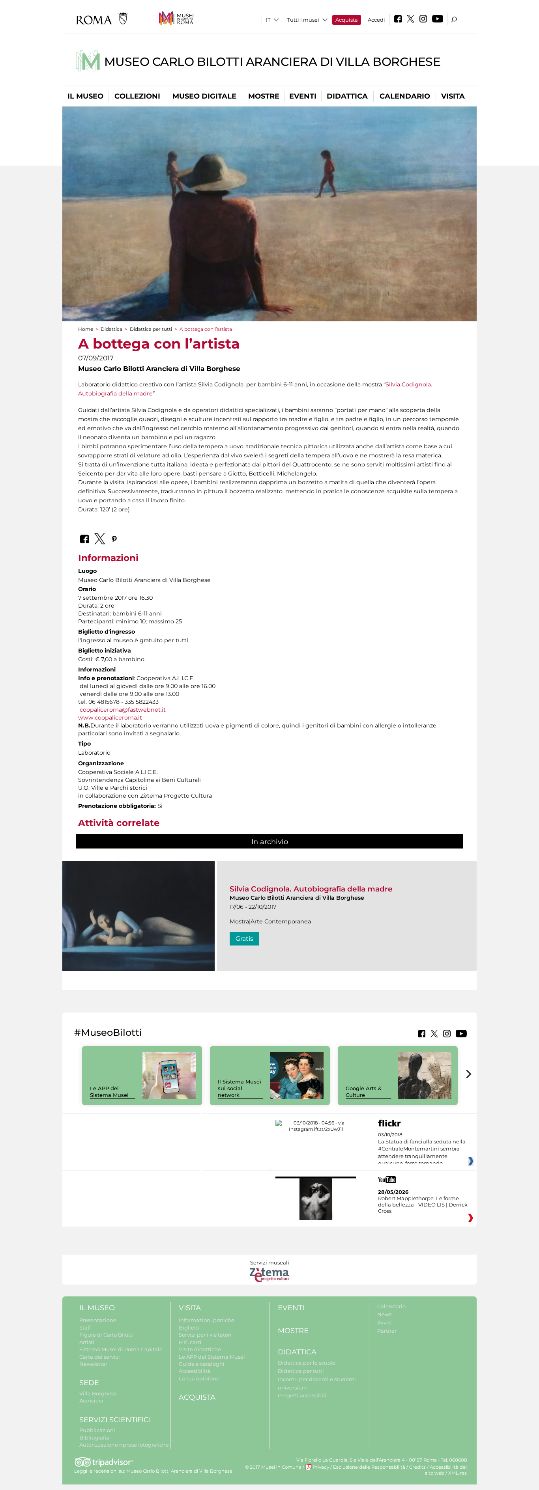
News (384, 1314)
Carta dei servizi (99, 1357)
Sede (89, 1382)
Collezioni (137, 96)
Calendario (405, 96)
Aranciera (91, 1400)
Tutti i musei (303, 20)
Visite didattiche (200, 1349)
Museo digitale (204, 96)
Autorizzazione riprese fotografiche (124, 1445)
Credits (417, 1467)
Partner (387, 1331)
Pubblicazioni (97, 1430)
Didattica (347, 96)
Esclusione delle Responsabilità (369, 1467)
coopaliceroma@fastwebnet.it (123, 709)
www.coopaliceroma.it (110, 717)
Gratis (244, 938)
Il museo (85, 96)
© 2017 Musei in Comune (273, 1467)
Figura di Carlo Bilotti (106, 1334)
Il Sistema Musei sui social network (239, 1088)
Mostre (263, 96)
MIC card (190, 1342)
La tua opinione (199, 1378)
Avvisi (384, 1322)
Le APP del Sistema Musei (109, 1091)
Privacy (321, 1467)
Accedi (376, 20)
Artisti (86, 1342)
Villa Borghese (98, 1393)
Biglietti (189, 1327)
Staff (85, 1327)
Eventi (302, 96)
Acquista (346, 20)
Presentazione (97, 1320)
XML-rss (457, 1473)
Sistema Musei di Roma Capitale (121, 1349)
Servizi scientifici (115, 1419)
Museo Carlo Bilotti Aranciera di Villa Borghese (272, 61)
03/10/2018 (422, 1149)
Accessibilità (195, 1371)
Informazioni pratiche (206, 1320)
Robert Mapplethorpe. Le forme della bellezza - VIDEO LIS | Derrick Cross (423, 1204)
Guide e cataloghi (202, 1364)
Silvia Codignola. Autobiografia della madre (311, 888)
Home (85, 329)
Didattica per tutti (151, 329)
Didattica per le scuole (306, 1362)
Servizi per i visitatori (205, 1334)
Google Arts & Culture (364, 1091)
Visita (453, 96)
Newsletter (93, 1364)
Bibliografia (94, 1437)
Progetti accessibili (302, 1395)
